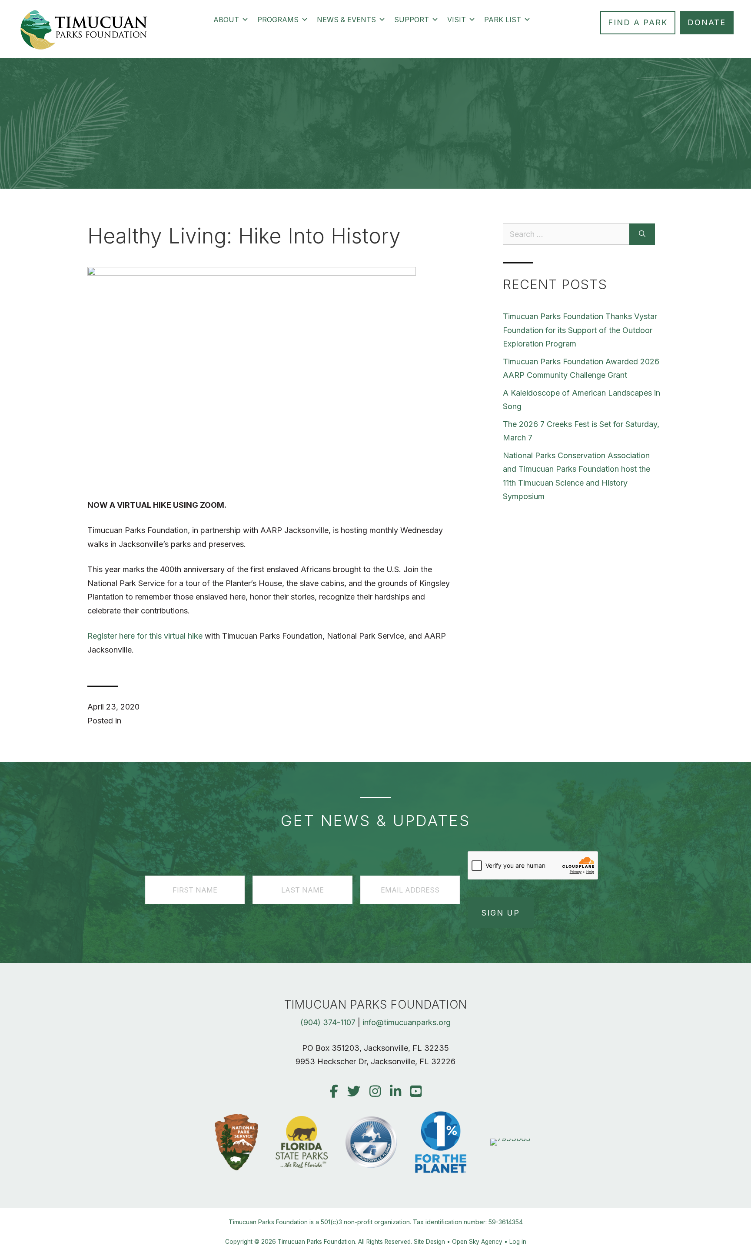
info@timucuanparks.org (406, 1022)
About (226, 19)
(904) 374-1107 (328, 1022)
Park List (502, 19)
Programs (278, 19)
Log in (517, 1241)
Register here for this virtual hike (145, 635)
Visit (456, 19)
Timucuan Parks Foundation (316, 1241)
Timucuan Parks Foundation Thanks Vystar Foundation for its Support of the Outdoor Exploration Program (580, 330)
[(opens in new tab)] (510, 1138)
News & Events (346, 19)
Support (411, 19)
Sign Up (501, 912)
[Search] (642, 234)
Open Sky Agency (477, 1241)
